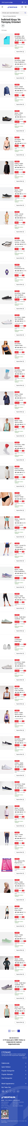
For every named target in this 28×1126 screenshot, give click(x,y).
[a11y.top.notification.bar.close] (25, 2)
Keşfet (8, 2)
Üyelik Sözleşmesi (5, 1102)
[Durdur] (23, 2)
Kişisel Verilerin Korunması (18, 1102)
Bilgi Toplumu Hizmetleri (18, 1105)
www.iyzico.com (16, 1100)
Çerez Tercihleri (4, 1107)
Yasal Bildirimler (4, 1103)
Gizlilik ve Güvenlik (5, 1105)
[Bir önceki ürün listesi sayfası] (9, 1031)
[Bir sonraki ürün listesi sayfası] (18, 1031)
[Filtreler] (3, 25)
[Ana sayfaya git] (12, 7)
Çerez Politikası (16, 1103)
